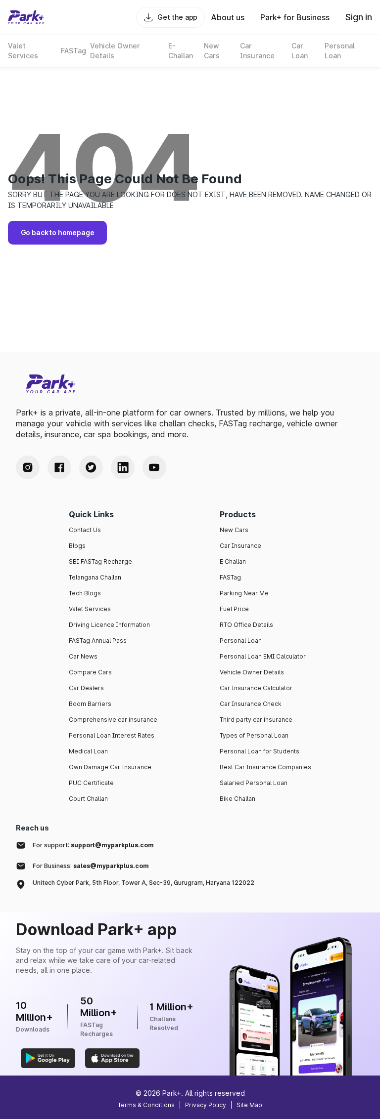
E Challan (233, 561)
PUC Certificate (91, 783)
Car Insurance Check (251, 703)
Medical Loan (88, 751)
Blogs (77, 545)
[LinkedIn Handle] (123, 467)
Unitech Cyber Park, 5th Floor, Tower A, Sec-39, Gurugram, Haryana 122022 (143, 882)
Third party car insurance (256, 719)
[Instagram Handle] (28, 467)
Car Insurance (240, 545)
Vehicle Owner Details (252, 672)
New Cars (234, 530)
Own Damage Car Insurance (110, 767)
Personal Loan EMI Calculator (263, 656)
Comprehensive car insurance (113, 719)
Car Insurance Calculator (256, 688)
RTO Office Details (246, 624)
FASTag (230, 577)
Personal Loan (241, 640)
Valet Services (90, 609)
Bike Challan (237, 798)
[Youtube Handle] (154, 467)
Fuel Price (234, 609)
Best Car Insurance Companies (265, 767)
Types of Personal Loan (254, 735)
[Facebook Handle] (59, 467)
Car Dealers (86, 688)
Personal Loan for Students (259, 751)
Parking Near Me (244, 593)
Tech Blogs (85, 593)
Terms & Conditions (146, 1105)
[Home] (26, 17)
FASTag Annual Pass (98, 640)
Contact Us (85, 530)
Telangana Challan (95, 577)
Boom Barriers (90, 703)
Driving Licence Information (109, 624)
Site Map (249, 1105)
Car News (83, 656)
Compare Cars (90, 672)
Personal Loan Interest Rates (111, 735)
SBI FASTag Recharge (100, 561)
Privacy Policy (205, 1105)
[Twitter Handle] (91, 467)
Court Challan (88, 798)
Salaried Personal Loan (253, 783)
